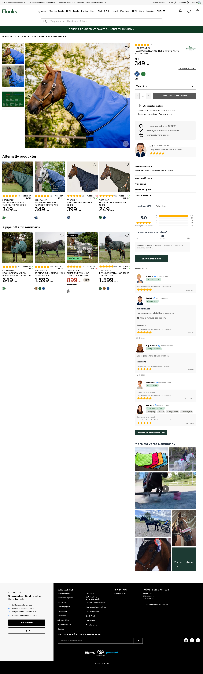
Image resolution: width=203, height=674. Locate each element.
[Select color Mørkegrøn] (100, 217)
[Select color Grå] (68, 291)
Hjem (5, 36)
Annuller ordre (91, 625)
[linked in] (198, 640)
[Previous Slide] (29, 95)
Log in (27, 630)
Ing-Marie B (151, 345)
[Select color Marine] (36, 217)
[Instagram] (186, 640)
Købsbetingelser (64, 593)
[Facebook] (192, 640)
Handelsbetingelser (65, 598)
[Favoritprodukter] (189, 11)
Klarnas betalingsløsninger (96, 607)
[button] (13, 53)
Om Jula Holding (92, 611)
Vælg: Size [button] (141, 86)
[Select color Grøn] (3, 217)
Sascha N (150, 382)
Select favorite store (162, 114)
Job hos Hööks (63, 620)
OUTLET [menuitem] (161, 11)
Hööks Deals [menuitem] (72, 11)
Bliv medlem (27, 622)
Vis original (142, 325)
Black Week (90, 616)
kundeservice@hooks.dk (158, 604)
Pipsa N (149, 276)
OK (138, 640)
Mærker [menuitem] (150, 11)
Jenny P (150, 405)
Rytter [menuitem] (84, 11)
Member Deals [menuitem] (56, 11)
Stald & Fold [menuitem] (104, 11)
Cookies (61, 629)
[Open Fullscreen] (126, 144)
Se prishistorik (187, 69)
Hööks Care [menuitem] (138, 11)
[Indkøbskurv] (197, 11)
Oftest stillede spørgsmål (95, 603)
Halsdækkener (60, 36)
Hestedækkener (42, 36)
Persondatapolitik (64, 625)
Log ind (170, 3)
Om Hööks (62, 616)
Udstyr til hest (24, 36)
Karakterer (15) (144, 206)
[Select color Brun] (36, 288)
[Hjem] (19, 11)
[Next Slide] (126, 95)
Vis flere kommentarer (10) (151, 432)
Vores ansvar (62, 611)
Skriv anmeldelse (151, 258)
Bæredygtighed (64, 607)
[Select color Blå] (43, 288)
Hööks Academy (119, 593)
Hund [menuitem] (115, 11)
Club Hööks (90, 620)
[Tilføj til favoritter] (127, 47)
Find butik (182, 3)
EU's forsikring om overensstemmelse (93, 598)
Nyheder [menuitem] (42, 11)
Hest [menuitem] (92, 11)
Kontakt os (62, 602)
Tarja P (151, 146)
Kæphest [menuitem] (125, 11)
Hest (12, 36)
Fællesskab (161, 206)
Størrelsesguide (143, 189)
